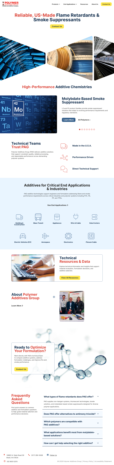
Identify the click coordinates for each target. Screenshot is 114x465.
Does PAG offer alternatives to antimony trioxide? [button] (70, 414)
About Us (95, 4)
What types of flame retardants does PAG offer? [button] (69, 396)
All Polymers (83, 120)
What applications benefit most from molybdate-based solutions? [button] (69, 434)
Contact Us (106, 4)
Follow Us (53, 455)
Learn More (69, 120)
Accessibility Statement (103, 461)
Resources (84, 4)
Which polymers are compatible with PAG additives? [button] (63, 423)
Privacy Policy (88, 461)
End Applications (69, 4)
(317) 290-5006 (37, 455)
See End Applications (56, 205)
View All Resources (69, 278)
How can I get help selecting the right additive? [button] (68, 443)
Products (55, 4)
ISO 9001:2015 (12, 461)
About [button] (25, 296)
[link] (19, 219)
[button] (79, 129)
